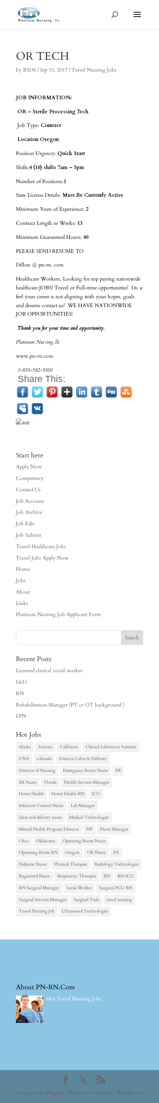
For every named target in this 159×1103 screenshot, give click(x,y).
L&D (21, 681)
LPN (21, 715)
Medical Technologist (89, 817)
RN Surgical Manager (39, 888)
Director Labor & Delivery (83, 759)
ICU (96, 794)
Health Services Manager (86, 782)
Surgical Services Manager (42, 900)
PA (116, 852)
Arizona (45, 747)
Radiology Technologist (117, 864)
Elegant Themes (65, 1092)
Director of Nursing (37, 770)
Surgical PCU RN (115, 888)
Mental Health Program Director (49, 829)
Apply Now (29, 466)
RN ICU (126, 876)
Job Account (30, 501)
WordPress (129, 1092)
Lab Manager (83, 805)
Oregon (72, 852)
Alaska (25, 747)
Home (23, 569)
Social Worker (79, 888)
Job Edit (25, 523)
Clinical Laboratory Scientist (110, 747)
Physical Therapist (70, 864)
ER (118, 770)
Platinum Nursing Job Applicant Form (58, 614)
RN (20, 693)
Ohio (23, 841)
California (69, 747)
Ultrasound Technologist (85, 911)
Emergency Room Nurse (85, 770)
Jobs (21, 580)
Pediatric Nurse (33, 864)
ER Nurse (28, 782)
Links (22, 603)
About (23, 591)
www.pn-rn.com (34, 356)
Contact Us (28, 489)
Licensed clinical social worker (49, 670)
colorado (44, 759)
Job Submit (28, 535)
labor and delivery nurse (40, 817)
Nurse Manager (114, 829)
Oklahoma (45, 841)
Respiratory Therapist (76, 876)
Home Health (31, 794)
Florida (50, 782)
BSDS (29, 69)
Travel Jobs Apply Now (42, 557)
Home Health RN (67, 794)
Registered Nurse (34, 876)
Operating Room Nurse (84, 841)
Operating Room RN (38, 852)
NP (89, 829)
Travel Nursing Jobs (93, 69)
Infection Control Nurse (41, 805)
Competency (30, 478)
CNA (24, 759)
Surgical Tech (86, 900)
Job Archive (29, 512)
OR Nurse (96, 852)
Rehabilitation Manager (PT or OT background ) (70, 704)
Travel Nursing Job (36, 911)
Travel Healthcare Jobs (41, 546)
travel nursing (119, 900)
